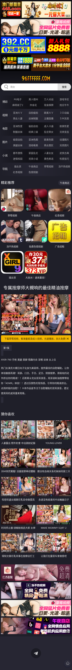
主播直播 (48, 118)
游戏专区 (64, 99)
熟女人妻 (17, 118)
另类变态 (64, 131)
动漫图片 (64, 139)
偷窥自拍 (17, 139)
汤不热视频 (64, 166)
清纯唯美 (33, 145)
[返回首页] (67, 663)
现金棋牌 (48, 105)
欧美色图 (48, 139)
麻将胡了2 (17, 105)
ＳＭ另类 (64, 118)
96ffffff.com (36, 78)
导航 (5, 169)
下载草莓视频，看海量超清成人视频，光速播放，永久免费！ (36, 338)
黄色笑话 (48, 158)
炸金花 (33, 105)
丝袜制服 (33, 118)
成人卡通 (48, 126)
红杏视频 (17, 172)
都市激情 (17, 153)
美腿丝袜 (17, 145)
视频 (5, 115)
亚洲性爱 (17, 126)
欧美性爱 (64, 126)
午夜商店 (33, 166)
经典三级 (33, 131)
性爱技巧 (64, 158)
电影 (5, 128)
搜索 (64, 86)
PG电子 (18, 99)
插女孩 (17, 166)
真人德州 (33, 99)
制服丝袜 (17, 131)
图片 (5, 142)
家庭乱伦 (33, 153)
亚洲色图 (33, 139)
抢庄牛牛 (64, 105)
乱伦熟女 (48, 131)
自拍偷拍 (33, 112)
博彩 (5, 102)
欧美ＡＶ (48, 112)
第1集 (6, 347)
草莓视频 (48, 166)
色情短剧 (33, 172)
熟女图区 (48, 145)
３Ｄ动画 (64, 112)
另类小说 (33, 158)
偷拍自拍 (33, 126)
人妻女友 (48, 153)
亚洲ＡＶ (17, 112)
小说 (5, 155)
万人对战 (48, 99)
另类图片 (64, 145)
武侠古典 (64, 153)
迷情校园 (17, 158)
